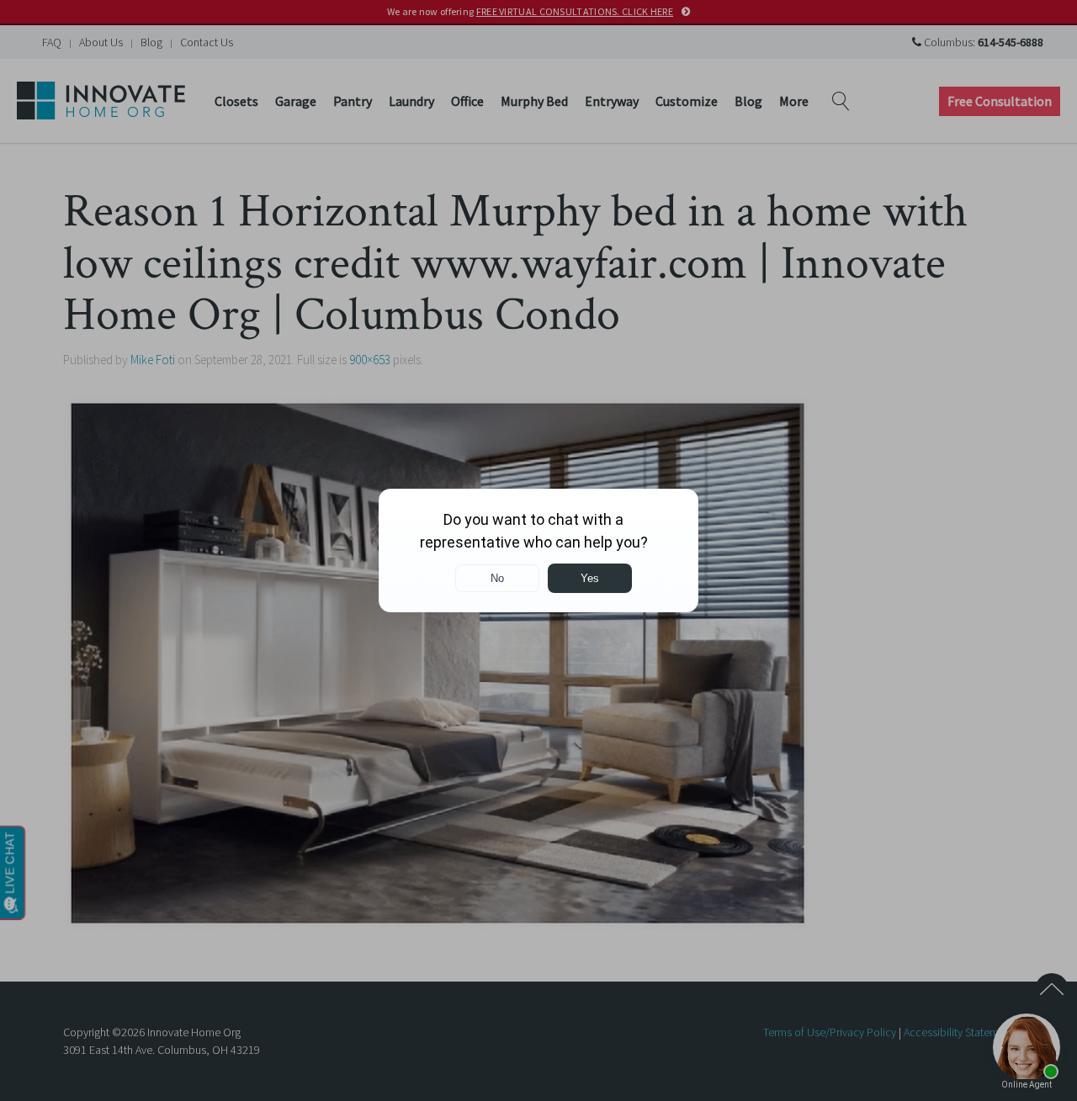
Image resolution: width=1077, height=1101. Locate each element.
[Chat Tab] (538, 550)
